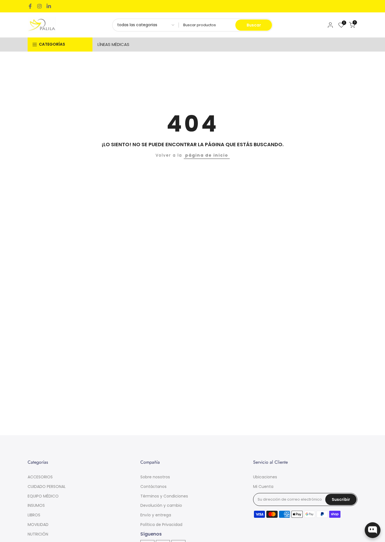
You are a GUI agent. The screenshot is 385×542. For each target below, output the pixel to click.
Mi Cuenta (263, 486)
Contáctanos (153, 486)
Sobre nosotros (155, 477)
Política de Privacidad (161, 524)
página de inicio (206, 155)
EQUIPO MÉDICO (43, 496)
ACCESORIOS (40, 477)
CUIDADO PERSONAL (47, 486)
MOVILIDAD (38, 524)
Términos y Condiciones (164, 496)
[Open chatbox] (372, 530)
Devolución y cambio (161, 505)
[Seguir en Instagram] (39, 6)
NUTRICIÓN (38, 534)
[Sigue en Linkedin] (48, 6)
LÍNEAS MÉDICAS (113, 44)
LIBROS (34, 515)
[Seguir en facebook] (30, 6)
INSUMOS (36, 505)
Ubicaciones (265, 477)
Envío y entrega (155, 515)
